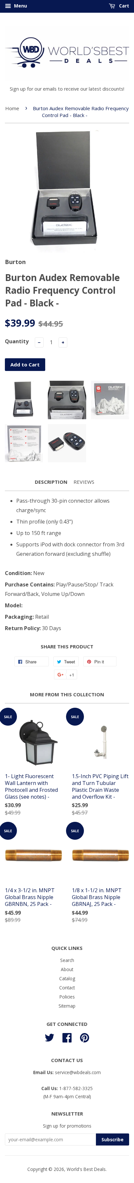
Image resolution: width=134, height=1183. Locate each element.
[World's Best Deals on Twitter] (49, 1037)
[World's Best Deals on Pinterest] (84, 1037)
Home (12, 108)
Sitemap (67, 1006)
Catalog (67, 978)
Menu (20, 6)
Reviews (84, 482)
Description (51, 482)
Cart (123, 6)
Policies (67, 997)
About (67, 969)
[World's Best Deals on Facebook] (67, 1037)
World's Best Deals (86, 1169)
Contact (67, 987)
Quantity (17, 341)
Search (67, 960)
